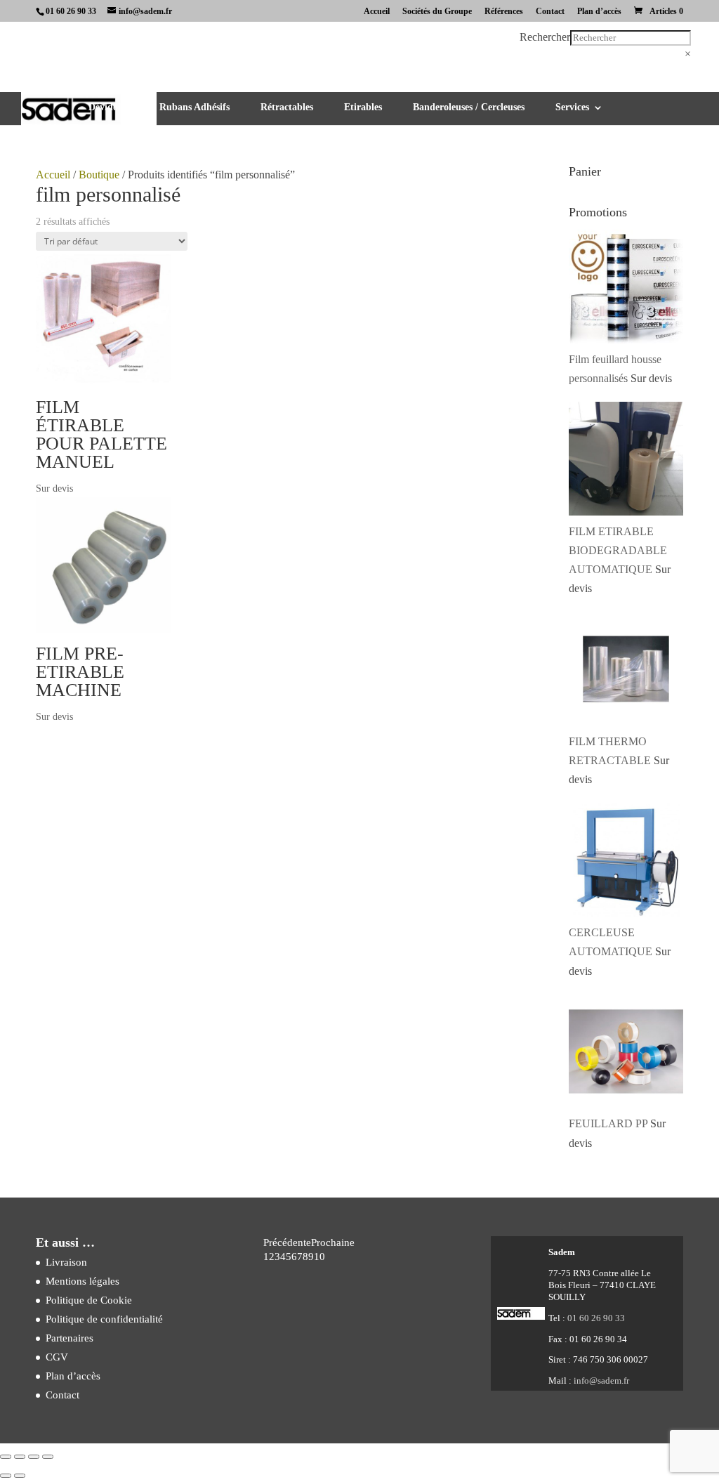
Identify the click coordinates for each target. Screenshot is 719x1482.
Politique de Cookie (89, 1300)
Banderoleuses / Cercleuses (469, 107)
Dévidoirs (108, 107)
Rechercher (545, 37)
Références (503, 11)
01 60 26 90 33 (71, 11)
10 (319, 1256)
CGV (57, 1357)
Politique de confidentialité (104, 1319)
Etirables (363, 107)
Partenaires (69, 1338)
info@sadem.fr (601, 1380)
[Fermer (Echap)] (47, 1457)
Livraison (66, 1262)
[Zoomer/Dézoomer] (5, 1457)
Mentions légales (82, 1281)
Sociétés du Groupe (437, 11)
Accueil (377, 11)
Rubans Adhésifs (194, 107)
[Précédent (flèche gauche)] (5, 1476)
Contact (550, 11)
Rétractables (286, 107)
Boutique (99, 175)
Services (572, 107)
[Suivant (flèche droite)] (19, 1476)
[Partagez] (33, 1457)
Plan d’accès (599, 11)
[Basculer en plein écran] (19, 1457)
